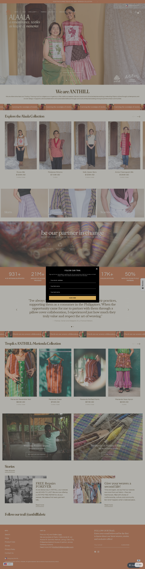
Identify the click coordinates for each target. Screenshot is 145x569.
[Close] (96, 268)
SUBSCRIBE (72, 298)
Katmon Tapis (16, 561)
